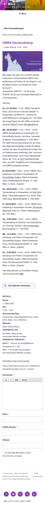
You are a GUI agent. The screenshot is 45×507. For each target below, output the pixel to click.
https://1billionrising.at (11, 326)
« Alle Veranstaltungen (13, 28)
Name (5, 414)
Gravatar (11, 452)
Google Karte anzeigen (21, 349)
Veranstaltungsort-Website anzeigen (16, 352)
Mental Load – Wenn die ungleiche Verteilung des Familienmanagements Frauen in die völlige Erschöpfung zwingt (16, 476)
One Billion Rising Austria (12, 333)
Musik (10, 320)
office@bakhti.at (31, 124)
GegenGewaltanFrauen (23, 317)
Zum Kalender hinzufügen (19, 285)
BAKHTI (14, 124)
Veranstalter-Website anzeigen (14, 336)
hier (21, 273)
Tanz (16, 320)
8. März (10, 4)
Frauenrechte (7, 317)
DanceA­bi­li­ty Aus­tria (11, 177)
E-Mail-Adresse (9, 427)
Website (6, 439)
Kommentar (8, 374)
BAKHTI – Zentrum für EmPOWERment (18, 343)
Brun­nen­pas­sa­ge (31, 225)
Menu (24, 13)
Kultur (36, 317)
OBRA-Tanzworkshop (37, 474)
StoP (22, 158)
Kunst (4, 320)
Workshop (22, 320)
